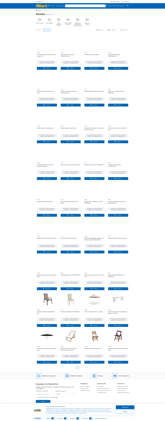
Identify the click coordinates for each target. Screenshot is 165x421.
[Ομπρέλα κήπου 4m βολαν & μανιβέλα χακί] (47, 336)
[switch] (66, 418)
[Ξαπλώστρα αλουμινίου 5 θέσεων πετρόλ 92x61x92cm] (47, 152)
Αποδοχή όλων (125, 407)
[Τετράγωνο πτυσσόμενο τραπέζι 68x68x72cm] (118, 79)
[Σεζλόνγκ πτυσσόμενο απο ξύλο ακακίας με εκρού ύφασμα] (70, 336)
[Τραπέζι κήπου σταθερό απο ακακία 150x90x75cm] (94, 189)
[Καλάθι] (128, 6)
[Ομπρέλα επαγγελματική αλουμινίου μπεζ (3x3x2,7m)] (118, 189)
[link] (74, 367)
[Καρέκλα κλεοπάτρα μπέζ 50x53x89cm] (70, 299)
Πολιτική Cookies (84, 388)
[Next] (90, 367)
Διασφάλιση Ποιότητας (85, 390)
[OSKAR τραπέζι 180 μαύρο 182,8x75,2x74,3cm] (71, 42)
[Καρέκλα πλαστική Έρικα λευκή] (71, 226)
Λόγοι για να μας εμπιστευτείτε (104, 390)
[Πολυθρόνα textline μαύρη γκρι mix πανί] (47, 79)
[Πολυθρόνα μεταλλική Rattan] (94, 42)
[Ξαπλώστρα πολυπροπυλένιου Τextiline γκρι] (94, 263)
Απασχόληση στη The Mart (123, 392)
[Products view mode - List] (116, 30)
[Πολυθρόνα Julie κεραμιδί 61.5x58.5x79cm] (118, 152)
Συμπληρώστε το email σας (42, 391)
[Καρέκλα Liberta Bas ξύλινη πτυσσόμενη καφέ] (118, 336)
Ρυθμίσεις (125, 411)
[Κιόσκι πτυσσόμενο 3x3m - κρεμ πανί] (94, 299)
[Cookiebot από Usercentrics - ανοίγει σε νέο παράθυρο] (37, 418)
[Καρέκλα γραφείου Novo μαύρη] (71, 116)
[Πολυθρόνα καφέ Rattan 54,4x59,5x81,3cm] (118, 42)
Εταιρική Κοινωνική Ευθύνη (103, 388)
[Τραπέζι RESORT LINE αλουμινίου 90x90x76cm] (118, 263)
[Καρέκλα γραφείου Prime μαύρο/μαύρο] (71, 152)
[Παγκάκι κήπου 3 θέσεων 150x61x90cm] (94, 152)
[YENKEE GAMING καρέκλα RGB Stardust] (94, 79)
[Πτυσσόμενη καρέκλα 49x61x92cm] (94, 336)
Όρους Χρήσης (55, 397)
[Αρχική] (41, 5)
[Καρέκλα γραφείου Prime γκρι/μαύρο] (118, 226)
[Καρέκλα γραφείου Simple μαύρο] (47, 116)
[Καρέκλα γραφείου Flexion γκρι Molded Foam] (47, 263)
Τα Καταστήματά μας (122, 388)
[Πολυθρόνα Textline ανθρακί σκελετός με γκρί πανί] (47, 42)
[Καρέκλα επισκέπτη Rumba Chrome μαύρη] (71, 189)
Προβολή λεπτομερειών (100, 418)
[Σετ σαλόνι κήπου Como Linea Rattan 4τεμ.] (118, 116)
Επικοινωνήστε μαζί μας (122, 386)
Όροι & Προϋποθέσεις (85, 386)
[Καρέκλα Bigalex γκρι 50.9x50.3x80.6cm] (71, 263)
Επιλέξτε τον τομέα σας (60, 391)
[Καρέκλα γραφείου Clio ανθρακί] (47, 189)
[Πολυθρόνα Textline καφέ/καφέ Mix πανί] (47, 299)
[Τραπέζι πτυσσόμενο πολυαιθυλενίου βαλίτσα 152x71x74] (118, 299)
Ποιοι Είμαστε (100, 386)
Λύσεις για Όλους (60, 6)
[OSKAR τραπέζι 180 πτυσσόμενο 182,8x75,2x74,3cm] (71, 79)
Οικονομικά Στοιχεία (101, 392)
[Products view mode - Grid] (113, 30)
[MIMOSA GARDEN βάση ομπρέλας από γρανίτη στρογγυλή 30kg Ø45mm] (94, 226)
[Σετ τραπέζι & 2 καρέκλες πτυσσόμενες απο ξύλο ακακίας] (94, 116)
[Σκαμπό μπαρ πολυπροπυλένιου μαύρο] (47, 226)
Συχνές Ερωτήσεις (121, 390)
